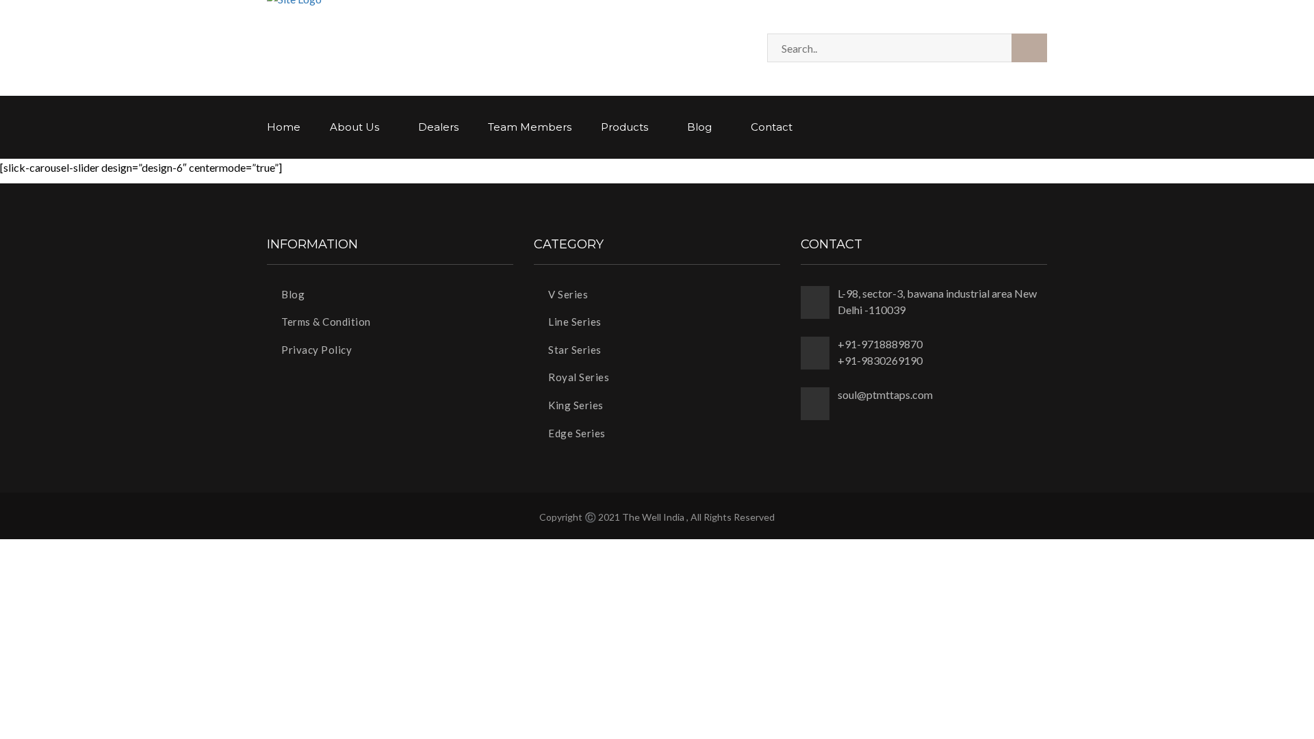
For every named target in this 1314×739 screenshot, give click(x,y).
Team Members (529, 126)
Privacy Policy (315, 349)
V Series (567, 294)
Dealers (438, 126)
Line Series (574, 321)
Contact (772, 126)
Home (283, 126)
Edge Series (576, 433)
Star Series (574, 349)
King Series (575, 405)
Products (626, 126)
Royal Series (577, 377)
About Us (356, 126)
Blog (700, 126)
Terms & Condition (325, 321)
